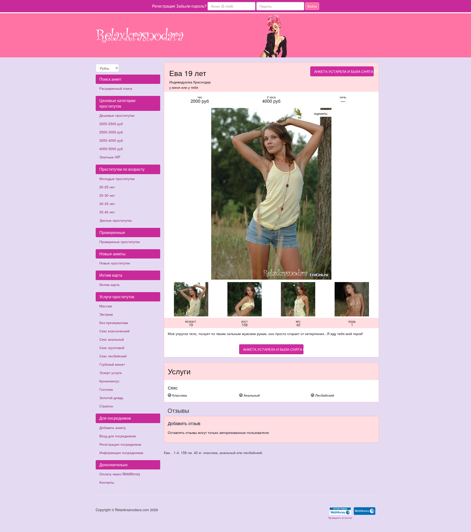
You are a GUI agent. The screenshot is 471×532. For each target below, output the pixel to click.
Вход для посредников (117, 435)
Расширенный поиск (115, 88)
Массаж (105, 305)
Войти (312, 6)
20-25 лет (107, 186)
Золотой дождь (111, 397)
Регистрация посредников (120, 444)
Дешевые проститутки (116, 115)
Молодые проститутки (117, 178)
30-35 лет (107, 203)
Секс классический (114, 330)
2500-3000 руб (111, 132)
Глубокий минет (112, 364)
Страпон (106, 405)
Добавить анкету (112, 427)
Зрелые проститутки (115, 220)
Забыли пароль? (191, 6)
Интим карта (109, 284)
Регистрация (163, 6)
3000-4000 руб (111, 140)
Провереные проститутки (119, 241)
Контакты (106, 482)
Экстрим (106, 314)
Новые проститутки (114, 262)
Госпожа (106, 389)
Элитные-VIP (109, 157)
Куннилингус (109, 380)
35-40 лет (107, 211)
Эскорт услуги (110, 372)
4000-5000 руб (111, 148)
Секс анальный (111, 339)
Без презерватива (113, 322)
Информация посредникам (121, 452)
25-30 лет (107, 195)
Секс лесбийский (113, 355)
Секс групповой (111, 347)
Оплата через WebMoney (119, 473)
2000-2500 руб (111, 123)
